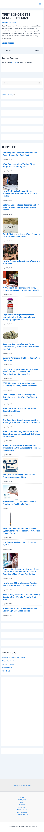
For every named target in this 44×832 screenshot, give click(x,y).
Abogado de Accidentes (22, 786)
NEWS (22, 802)
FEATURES (22, 800)
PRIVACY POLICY (22, 815)
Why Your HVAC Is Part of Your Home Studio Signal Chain (19, 409)
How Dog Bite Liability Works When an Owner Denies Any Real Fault (20, 153)
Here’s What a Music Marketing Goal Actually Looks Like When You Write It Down (20, 397)
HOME (22, 797)
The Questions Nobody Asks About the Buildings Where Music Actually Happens (21, 421)
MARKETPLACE (22, 810)
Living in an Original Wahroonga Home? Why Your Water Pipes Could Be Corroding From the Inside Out (20, 371)
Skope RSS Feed (8, 664)
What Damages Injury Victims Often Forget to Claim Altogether (19, 165)
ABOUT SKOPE (22, 812)
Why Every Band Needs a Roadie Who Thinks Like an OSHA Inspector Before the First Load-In (22, 447)
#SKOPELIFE (22, 807)
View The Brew (7, 671)
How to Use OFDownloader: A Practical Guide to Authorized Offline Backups (20, 584)
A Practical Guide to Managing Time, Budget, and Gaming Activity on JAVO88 (21, 289)
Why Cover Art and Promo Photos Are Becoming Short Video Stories (20, 609)
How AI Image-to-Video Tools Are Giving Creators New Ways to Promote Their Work (21, 596)
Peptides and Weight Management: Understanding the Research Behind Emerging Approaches (19, 317)
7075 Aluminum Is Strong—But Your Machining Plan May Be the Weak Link (20, 384)
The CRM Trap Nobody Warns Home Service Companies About (19, 476)
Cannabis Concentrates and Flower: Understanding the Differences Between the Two (21, 346)
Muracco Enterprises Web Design (13, 657)
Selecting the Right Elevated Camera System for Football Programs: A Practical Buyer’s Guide (21, 530)
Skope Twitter (7, 668)
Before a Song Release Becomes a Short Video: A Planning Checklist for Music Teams (21, 207)
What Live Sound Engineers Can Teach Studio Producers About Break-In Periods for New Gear (21, 433)
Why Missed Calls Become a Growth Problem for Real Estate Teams (19, 502)
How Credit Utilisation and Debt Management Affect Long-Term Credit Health (20, 193)
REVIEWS (22, 805)
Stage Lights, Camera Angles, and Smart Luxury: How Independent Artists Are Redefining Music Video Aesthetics (21, 571)
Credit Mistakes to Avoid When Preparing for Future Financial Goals (21, 235)
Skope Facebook (8, 661)
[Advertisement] (22, 711)
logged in (14, 63)
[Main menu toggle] (40, 4)
